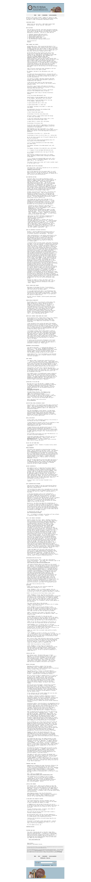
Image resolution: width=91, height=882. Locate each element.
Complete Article (30, 826)
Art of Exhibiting (31, 400)
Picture (29, 41)
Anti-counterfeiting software (34, 512)
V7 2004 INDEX (44, 15)
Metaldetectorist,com (32, 438)
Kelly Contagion (30, 447)
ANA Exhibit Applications (33, 389)
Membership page (59, 851)
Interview (28, 584)
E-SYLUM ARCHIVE (52, 15)
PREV (35, 15)
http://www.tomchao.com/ (34, 839)
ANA (28, 393)
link (61, 851)
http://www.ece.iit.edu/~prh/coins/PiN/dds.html (38, 562)
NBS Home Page (43, 858)
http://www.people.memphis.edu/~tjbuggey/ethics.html (40, 774)
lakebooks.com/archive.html (33, 169)
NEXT (39, 15)
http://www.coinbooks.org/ (38, 850)
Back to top (48, 858)
